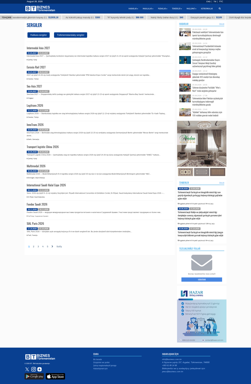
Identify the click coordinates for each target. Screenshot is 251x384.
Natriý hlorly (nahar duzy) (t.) (156, 17)
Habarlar (183, 24)
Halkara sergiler (38, 35)
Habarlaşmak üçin (100, 369)
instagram (33, 369)
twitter (27, 369)
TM (215, 2)
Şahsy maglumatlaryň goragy (104, 365)
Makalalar (147, 8)
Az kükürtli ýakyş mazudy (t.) (71, 17)
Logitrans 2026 (35, 105)
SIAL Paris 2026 (35, 223)
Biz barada (97, 359)
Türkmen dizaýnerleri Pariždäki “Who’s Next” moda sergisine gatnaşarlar (206, 89)
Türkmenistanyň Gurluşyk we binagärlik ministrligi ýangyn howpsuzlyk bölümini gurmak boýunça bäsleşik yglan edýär (200, 234)
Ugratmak (202, 279)
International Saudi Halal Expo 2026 (46, 185)
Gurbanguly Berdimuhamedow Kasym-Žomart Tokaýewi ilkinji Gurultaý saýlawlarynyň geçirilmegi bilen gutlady (206, 63)
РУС (221, 2)
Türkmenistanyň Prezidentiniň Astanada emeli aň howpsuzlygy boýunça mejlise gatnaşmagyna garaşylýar (206, 49)
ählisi (221, 24)
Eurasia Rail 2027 (36, 67)
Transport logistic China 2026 (43, 147)
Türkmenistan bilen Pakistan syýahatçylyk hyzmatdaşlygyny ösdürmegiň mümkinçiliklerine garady (207, 101)
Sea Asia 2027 (34, 86)
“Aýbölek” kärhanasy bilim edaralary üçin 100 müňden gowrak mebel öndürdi (207, 114)
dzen (39, 369)
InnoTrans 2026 (35, 124)
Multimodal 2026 (36, 166)
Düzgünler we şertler (101, 362)
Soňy (59, 246)
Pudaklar (162, 8)
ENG (208, 2)
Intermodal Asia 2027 (38, 48)
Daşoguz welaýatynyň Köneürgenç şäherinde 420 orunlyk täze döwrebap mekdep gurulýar (206, 77)
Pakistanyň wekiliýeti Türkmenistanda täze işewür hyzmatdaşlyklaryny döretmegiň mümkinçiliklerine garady (207, 35)
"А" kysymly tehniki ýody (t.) (114, 17)
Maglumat (191, 8)
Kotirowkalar (207, 8)
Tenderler (184, 182)
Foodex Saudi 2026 (37, 204)
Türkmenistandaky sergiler (70, 35)
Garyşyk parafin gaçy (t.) (195, 17)
